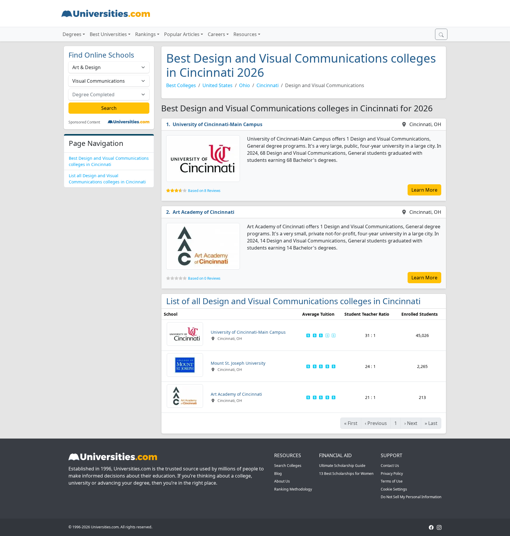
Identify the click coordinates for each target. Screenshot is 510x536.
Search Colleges (287, 465)
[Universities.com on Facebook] (431, 527)
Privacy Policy (392, 473)
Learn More (424, 190)
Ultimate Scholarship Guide (342, 465)
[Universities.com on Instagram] (439, 527)
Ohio (244, 85)
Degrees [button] (72, 34)
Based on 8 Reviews (204, 190)
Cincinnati (267, 85)
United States (217, 85)
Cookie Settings (394, 489)
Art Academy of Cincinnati (203, 212)
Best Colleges (181, 85)
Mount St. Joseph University (238, 363)
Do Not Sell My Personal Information (411, 496)
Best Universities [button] (108, 34)
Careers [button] (216, 34)
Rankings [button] (145, 34)
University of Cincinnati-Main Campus (217, 124)
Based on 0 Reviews (204, 278)
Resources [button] (245, 34)
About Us (282, 481)
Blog (278, 473)
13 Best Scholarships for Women (346, 473)
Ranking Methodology (293, 489)
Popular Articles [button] (182, 34)
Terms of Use (392, 481)
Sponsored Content (84, 122)
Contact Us (390, 465)
